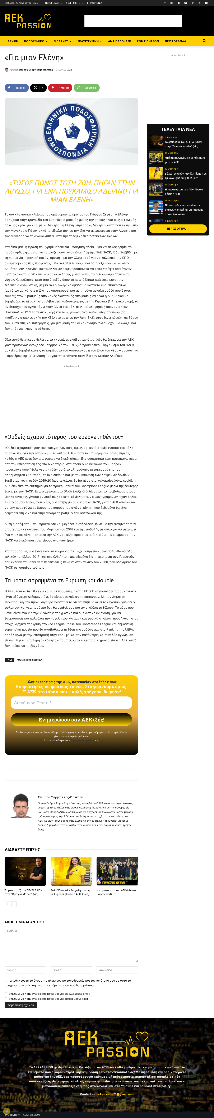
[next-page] (14, 904)
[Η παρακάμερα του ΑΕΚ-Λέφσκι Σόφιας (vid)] (117, 871)
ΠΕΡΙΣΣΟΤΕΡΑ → (178, 228)
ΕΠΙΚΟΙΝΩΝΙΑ (94, 2)
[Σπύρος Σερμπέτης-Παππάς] (7, 70)
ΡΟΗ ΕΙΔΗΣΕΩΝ (148, 41)
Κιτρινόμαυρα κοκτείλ (29, 659)
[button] (204, 42)
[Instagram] (172, 3)
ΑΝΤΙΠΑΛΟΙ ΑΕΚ (119, 41)
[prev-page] (7, 904)
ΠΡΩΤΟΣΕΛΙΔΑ (175, 41)
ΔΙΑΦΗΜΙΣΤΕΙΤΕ (74, 2)
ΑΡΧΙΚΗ (13, 41)
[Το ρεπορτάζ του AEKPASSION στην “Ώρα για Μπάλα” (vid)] (25, 871)
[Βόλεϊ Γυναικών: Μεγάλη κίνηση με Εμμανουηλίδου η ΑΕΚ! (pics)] (71, 871)
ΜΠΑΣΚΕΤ (61, 41)
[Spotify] (185, 3)
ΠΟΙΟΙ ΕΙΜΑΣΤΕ (53, 2)
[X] (199, 3)
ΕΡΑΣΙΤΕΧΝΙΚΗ (88, 41)
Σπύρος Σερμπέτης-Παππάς (36, 69)
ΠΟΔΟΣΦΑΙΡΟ (34, 41)
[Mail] (179, 3)
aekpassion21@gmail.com (115, 1094)
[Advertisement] (133, 21)
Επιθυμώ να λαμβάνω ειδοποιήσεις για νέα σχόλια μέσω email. (49, 993)
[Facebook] (165, 3)
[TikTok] (192, 3)
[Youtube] (206, 3)
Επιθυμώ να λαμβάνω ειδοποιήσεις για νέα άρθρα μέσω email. (49, 998)
